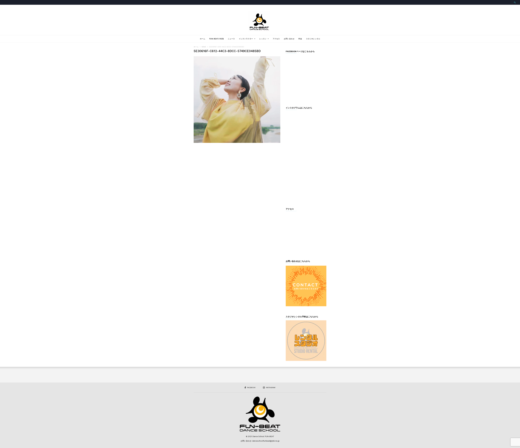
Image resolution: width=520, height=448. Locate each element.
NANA (204, 47)
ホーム (202, 39)
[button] (514, 2)
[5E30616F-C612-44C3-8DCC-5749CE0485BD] (237, 99)
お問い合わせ (289, 39)
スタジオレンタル (313, 39)
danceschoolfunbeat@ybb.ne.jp (266, 441)
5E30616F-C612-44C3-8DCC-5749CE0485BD (227, 51)
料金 (300, 39)
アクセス (276, 39)
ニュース (231, 39)
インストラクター (246, 39)
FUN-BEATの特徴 (216, 39)
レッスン (262, 39)
